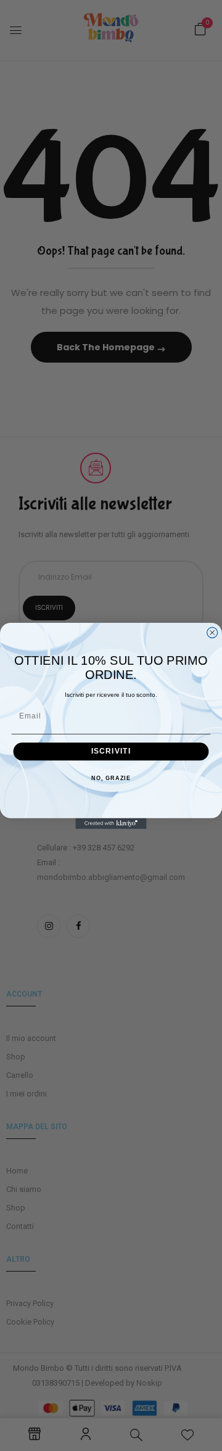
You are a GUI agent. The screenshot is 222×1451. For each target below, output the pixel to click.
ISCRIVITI (111, 751)
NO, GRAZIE (111, 778)
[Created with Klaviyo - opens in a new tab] (110, 823)
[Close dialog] (212, 632)
